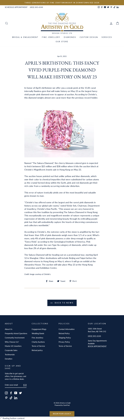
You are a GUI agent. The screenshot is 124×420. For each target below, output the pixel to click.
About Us (8, 329)
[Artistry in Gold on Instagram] (6, 392)
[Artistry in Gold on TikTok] (11, 397)
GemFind (66, 405)
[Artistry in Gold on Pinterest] (6, 397)
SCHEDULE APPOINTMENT (16, 7)
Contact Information (66, 329)
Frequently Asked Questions (16, 333)
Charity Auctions (38, 342)
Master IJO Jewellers (13, 346)
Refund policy (37, 350)
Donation (8, 359)
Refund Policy (64, 333)
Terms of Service (38, 346)
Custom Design (89, 37)
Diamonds (70, 37)
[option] (62, 2)
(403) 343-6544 (36, 7)
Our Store (62, 42)
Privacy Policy (64, 342)
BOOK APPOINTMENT (97, 346)
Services (107, 37)
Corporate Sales (11, 350)
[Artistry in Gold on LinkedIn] (15, 397)
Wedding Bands (38, 333)
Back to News (64, 303)
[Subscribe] (25, 385)
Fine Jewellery (51, 37)
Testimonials (10, 354)
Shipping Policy (65, 338)
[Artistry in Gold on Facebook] (11, 392)
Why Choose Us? (12, 342)
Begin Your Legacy (62, 414)
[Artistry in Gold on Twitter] (20, 392)
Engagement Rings (39, 329)
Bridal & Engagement (25, 37)
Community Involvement (14, 338)
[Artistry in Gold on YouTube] (15, 392)
